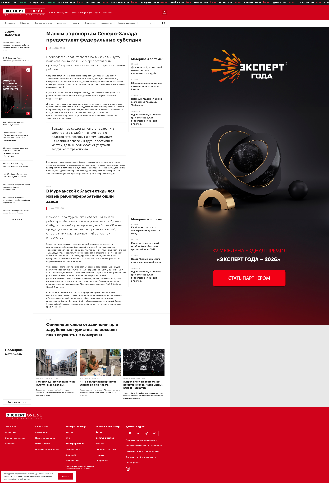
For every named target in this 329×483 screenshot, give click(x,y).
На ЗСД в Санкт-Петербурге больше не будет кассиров (15, 175)
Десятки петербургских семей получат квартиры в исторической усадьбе (146, 70)
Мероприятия (106, 23)
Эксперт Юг (71, 455)
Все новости (16, 219)
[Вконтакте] (138, 433)
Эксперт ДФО (73, 449)
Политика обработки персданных (142, 451)
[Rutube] (146, 433)
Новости (75, 23)
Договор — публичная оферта (141, 457)
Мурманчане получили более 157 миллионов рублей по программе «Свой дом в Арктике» (146, 119)
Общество (24, 23)
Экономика (10, 23)
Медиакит (101, 455)
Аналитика (61, 23)
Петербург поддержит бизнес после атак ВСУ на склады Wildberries (146, 102)
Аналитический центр (58, 13)
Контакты (107, 13)
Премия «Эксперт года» (81, 13)
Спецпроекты (102, 460)
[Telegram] (154, 433)
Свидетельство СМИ (106, 449)
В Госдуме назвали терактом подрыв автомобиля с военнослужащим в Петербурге (15, 152)
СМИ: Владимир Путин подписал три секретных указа (16, 59)
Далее (48, 186)
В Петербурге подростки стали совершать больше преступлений (16, 187)
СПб (68, 438)
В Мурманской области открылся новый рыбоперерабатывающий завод (80, 196)
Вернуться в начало (17, 402)
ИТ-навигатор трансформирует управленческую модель (98, 383)
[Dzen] (130, 433)
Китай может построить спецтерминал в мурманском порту (145, 230)
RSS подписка (133, 462)
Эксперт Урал (72, 460)
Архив (97, 13)
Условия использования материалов (144, 445)
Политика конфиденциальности (142, 440)
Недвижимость (42, 443)
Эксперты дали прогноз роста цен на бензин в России (16, 211)
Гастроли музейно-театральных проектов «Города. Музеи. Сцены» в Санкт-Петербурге (143, 384)
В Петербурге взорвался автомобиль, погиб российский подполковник (16, 200)
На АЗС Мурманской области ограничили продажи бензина (146, 260)
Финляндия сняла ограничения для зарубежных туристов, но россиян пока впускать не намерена (82, 329)
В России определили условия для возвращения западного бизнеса (146, 86)
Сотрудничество (105, 438)
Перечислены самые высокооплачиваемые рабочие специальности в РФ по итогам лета (16, 46)
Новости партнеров (126, 23)
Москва (69, 432)
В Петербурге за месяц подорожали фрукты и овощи (15, 165)
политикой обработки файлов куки (16, 479)
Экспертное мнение (43, 23)
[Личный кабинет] (164, 12)
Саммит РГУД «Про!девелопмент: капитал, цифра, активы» (55, 383)
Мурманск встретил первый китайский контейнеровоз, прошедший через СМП (145, 246)
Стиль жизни (89, 23)
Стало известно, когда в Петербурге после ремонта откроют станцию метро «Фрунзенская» (15, 136)
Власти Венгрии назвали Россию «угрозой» (13, 123)
